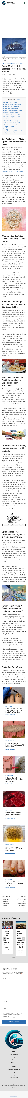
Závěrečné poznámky (9, 133)
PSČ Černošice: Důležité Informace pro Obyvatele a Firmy (21, 902)
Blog (14, 1057)
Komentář (6, 978)
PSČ (14, 1072)
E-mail (4, 1008)
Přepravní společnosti (16, 63)
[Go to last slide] (4, 939)
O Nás (14, 1060)
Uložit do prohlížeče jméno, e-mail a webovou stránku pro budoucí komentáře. (13, 1014)
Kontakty (14, 1062)
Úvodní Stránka (14, 1054)
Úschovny (14, 1075)
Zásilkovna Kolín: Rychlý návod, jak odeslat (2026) (7, 938)
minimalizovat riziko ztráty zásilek (12, 171)
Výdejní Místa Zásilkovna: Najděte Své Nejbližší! (6, 901)
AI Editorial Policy (14, 1096)
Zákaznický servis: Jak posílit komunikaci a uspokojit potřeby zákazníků (12, 117)
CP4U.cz (6, 74)
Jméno (5, 1001)
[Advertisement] (14, 21)
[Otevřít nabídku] (24, 3)
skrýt (18, 99)
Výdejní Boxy (14, 1077)
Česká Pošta (5, 63)
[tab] (12, 957)
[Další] (23, 939)
